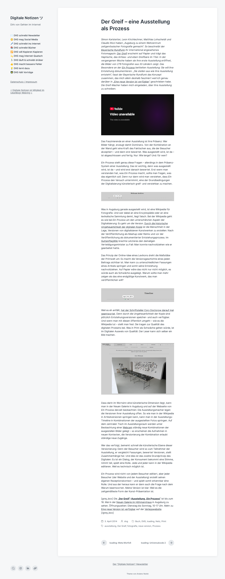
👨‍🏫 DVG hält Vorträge (21, 72)
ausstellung (110, 526)
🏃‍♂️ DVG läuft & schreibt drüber (26, 60)
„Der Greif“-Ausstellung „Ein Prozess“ (139, 498)
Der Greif (122, 53)
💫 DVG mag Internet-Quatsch (26, 56)
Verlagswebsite (153, 509)
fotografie (132, 526)
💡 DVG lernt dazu (20, 68)
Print (163, 521)
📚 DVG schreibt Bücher (23, 47)
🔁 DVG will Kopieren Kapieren (26, 52)
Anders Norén (143, 574)
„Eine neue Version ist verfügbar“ (131, 81)
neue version (144, 526)
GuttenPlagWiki (109, 241)
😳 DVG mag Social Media (24, 39)
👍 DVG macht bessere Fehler (26, 64)
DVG (144, 521)
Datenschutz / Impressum (23, 82)
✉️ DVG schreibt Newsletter (25, 35)
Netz (158, 521)
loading (150, 521)
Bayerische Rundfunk (113, 50)
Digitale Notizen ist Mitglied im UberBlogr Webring (27, 91)
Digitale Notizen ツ (26, 18)
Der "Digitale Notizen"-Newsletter (130, 564)
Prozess (156, 526)
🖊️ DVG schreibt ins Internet (25, 43)
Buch (137, 521)
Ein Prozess (128, 67)
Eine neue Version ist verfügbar (118, 509)
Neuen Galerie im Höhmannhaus (134, 502)
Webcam (127, 427)
